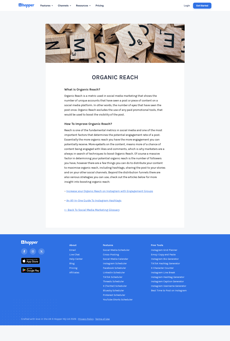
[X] (41, 251)
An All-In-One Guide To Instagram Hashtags (93, 200)
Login (187, 5)
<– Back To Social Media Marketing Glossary (92, 210)
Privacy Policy (86, 318)
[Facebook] (24, 251)
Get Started (202, 5)
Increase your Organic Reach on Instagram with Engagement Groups (109, 191)
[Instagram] (33, 251)
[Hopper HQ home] (26, 5)
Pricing (100, 5)
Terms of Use (102, 318)
